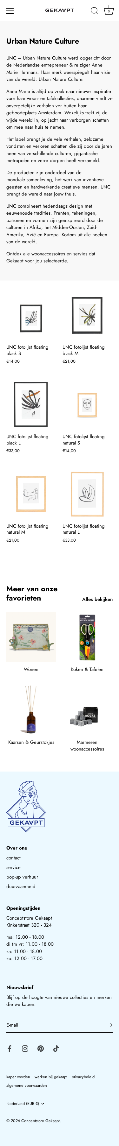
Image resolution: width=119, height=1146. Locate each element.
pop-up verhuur (22, 876)
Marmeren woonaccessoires (87, 745)
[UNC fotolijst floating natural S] (87, 405)
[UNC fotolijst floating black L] (31, 405)
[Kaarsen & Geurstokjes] (31, 711)
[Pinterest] (40, 1047)
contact (13, 857)
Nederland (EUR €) (22, 1103)
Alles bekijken (97, 599)
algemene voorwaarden (26, 1085)
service (13, 867)
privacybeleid (83, 1077)
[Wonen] (31, 637)
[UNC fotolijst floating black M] (87, 316)
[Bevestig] (109, 1025)
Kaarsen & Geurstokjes (31, 742)
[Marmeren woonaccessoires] (87, 711)
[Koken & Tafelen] (87, 637)
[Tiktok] (56, 1047)
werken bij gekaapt (51, 1077)
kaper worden (18, 1077)
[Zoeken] (95, 12)
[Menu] (10, 11)
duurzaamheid (21, 886)
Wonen (31, 669)
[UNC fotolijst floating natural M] (31, 494)
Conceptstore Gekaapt (40, 1121)
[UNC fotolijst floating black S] (31, 316)
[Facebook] (9, 1047)
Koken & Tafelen (87, 669)
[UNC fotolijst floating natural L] (87, 494)
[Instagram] (25, 1047)
